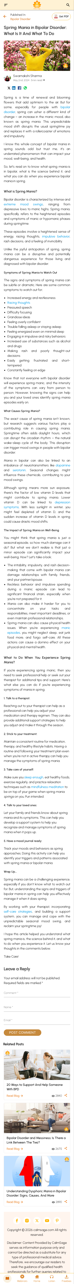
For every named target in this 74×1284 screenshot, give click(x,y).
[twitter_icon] (9, 88)
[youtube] (47, 1220)
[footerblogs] (7, 1279)
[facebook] (17, 1220)
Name (8, 1007)
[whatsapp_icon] (25, 88)
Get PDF (64, 16)
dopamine (63, 465)
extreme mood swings (23, 204)
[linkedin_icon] (13, 88)
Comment (11, 993)
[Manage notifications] (65, 1276)
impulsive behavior (56, 236)
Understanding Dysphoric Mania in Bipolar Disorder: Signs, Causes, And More (36, 1193)
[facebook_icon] (19, 88)
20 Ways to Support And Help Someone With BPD (35, 1087)
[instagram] (27, 1220)
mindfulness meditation (47, 787)
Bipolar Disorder (20, 19)
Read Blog (15, 1095)
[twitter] (37, 1220)
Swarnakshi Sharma (27, 76)
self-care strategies (18, 911)
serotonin (19, 470)
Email (8, 1020)
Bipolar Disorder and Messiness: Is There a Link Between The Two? (36, 1140)
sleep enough (33, 777)
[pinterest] (57, 1220)
